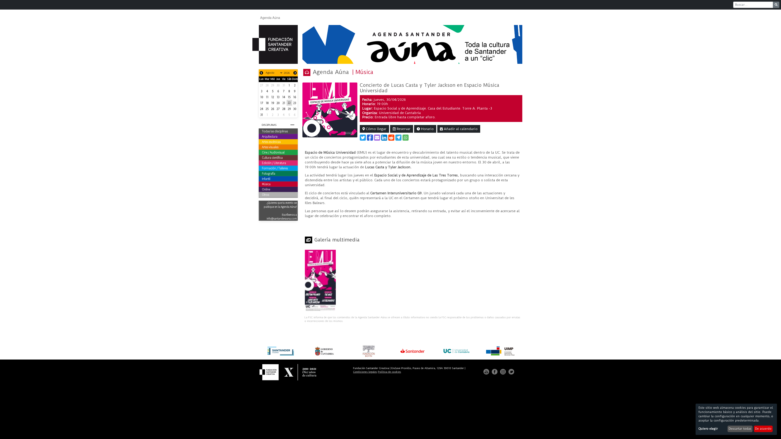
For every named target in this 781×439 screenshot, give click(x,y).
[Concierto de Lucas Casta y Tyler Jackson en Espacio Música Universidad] (329, 110)
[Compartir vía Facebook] (370, 138)
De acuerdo (763, 428)
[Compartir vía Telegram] (398, 138)
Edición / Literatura (274, 163)
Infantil (266, 179)
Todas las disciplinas (275, 131)
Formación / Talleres (275, 168)
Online (266, 189)
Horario (427, 129)
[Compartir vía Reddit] (391, 138)
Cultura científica (272, 157)
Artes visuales (270, 147)
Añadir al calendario (460, 129)
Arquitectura (269, 136)
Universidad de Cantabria (400, 113)
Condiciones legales (365, 371)
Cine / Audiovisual (273, 152)
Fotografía (268, 173)
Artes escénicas (271, 142)
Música (266, 184)
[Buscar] (776, 5)
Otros (265, 194)
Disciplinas (269, 124)
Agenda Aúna (270, 17)
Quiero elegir (708, 428)
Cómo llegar (375, 129)
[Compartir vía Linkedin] (384, 138)
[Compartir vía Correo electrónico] (377, 138)
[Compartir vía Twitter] (363, 138)
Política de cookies (389, 371)
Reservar (403, 129)
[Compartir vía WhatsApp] (405, 138)
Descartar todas (740, 428)
